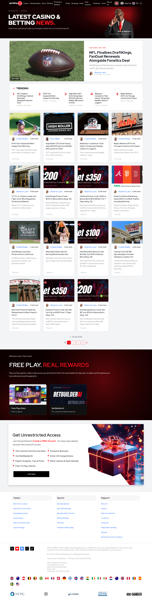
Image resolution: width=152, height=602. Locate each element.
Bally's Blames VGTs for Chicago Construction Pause (127, 144)
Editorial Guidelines (108, 513)
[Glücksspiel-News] (23, 578)
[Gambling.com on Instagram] (27, 560)
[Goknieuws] (29, 578)
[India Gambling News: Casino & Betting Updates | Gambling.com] (87, 578)
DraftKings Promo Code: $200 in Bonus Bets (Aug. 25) (59, 197)
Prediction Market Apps (65, 528)
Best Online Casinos (20, 504)
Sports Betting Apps (64, 509)
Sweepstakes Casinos (20, 513)
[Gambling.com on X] (12, 560)
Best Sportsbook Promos (65, 513)
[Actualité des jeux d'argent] (35, 578)
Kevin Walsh (55, 139)
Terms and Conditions (56, 558)
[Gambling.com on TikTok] (32, 560)
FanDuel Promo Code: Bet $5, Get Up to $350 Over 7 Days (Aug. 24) (59, 312)
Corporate (105, 523)
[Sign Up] (116, 3)
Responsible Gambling (109, 528)
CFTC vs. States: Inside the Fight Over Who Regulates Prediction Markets (24, 199)
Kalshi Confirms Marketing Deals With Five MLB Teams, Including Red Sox (126, 199)
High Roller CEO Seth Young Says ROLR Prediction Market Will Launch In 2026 (59, 146)
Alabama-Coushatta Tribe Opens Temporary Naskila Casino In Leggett (92, 146)
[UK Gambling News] (12, 578)
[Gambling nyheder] (58, 578)
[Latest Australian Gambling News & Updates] (17, 578)
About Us (104, 504)
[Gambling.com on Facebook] (22, 560)
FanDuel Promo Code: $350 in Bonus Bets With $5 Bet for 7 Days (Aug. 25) (93, 199)
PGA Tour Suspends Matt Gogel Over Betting (23, 144)
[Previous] (87, 342)
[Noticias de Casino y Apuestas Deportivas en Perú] (128, 578)
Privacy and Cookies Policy (79, 558)
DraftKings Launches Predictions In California (22, 253)
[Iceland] (76, 578)
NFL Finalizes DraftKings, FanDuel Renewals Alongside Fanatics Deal (110, 56)
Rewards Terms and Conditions (112, 537)
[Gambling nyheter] (122, 578)
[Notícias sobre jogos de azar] (41, 578)
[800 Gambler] (134, 594)
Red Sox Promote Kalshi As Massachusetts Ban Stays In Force (24, 312)
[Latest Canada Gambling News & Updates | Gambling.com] (47, 578)
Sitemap (104, 532)
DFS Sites (60, 523)
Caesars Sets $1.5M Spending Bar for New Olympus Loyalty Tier (124, 254)
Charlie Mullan (22, 139)
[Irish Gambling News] (93, 578)
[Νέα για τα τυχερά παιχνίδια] (70, 578)
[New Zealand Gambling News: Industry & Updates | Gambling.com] (116, 578)
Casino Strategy (19, 528)
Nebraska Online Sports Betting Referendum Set (57, 253)
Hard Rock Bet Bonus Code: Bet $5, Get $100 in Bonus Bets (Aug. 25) (92, 254)
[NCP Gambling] (17, 594)
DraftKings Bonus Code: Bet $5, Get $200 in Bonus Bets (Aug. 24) (92, 312)
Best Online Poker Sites (21, 523)
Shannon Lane (100, 72)
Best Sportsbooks (63, 504)
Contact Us (105, 518)
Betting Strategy (63, 518)
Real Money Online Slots (22, 509)
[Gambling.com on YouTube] (17, 560)
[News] (99, 578)
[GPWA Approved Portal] (102, 594)
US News (24, 11)
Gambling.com (13, 11)
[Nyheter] (12, 584)
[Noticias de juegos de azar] (105, 578)
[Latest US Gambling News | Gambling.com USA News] (17, 584)
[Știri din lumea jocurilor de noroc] (134, 578)
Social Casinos (18, 518)
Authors (104, 509)
